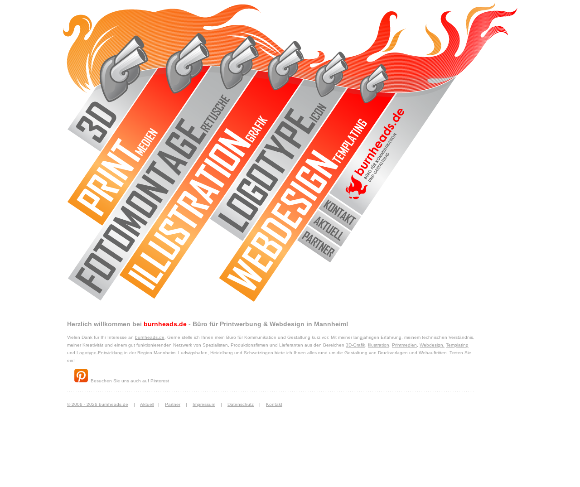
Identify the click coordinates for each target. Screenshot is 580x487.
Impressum (204, 404)
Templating (457, 344)
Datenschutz (240, 404)
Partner (172, 404)
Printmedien (404, 344)
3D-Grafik (355, 344)
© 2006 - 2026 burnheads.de (97, 404)
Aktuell (147, 404)
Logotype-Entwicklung (100, 352)
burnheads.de (149, 337)
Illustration (378, 344)
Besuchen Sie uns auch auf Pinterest (130, 380)
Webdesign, (432, 344)
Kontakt (274, 404)
